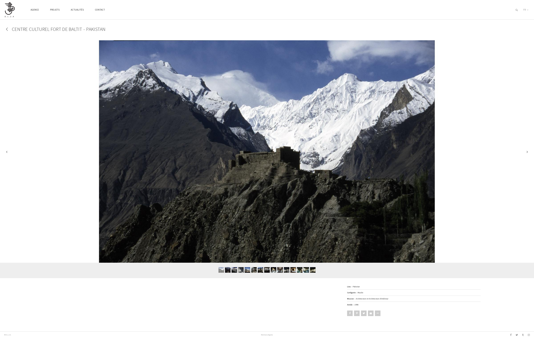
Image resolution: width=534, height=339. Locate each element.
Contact (100, 9)
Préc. (7, 153)
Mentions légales (267, 335)
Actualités (77, 9)
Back (7, 29)
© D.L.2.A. (7, 335)
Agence (35, 9)
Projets (55, 9)
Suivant (527, 153)
